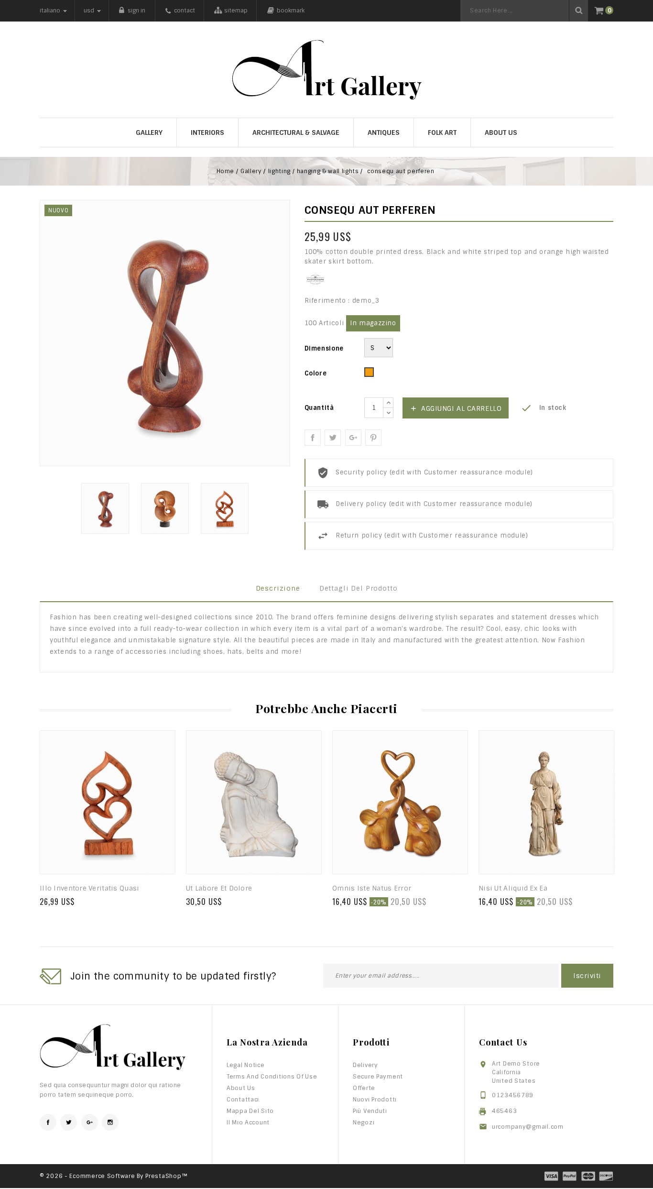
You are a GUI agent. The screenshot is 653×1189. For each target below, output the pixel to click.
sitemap (236, 10)
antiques (384, 132)
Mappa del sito (250, 1111)
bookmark (291, 10)
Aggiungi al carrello (456, 408)
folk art (442, 132)
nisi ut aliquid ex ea (513, 888)
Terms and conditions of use (272, 1076)
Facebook (48, 1122)
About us (501, 132)
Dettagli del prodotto (358, 588)
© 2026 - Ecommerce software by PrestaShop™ (113, 1176)
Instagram (110, 1122)
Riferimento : (327, 301)
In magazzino (373, 323)
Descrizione (278, 588)
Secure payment (378, 1076)
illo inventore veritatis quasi (89, 888)
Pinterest (373, 437)
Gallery (149, 132)
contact (184, 10)
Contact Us (503, 1042)
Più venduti (370, 1111)
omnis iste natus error (371, 888)
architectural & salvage (295, 132)
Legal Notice (246, 1065)
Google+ (353, 437)
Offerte (364, 1088)
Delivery (365, 1065)
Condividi (312, 437)
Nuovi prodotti (375, 1099)
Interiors (207, 132)
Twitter (68, 1122)
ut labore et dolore (219, 888)
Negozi (363, 1122)
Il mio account (248, 1122)
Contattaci (243, 1099)
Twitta (332, 437)
